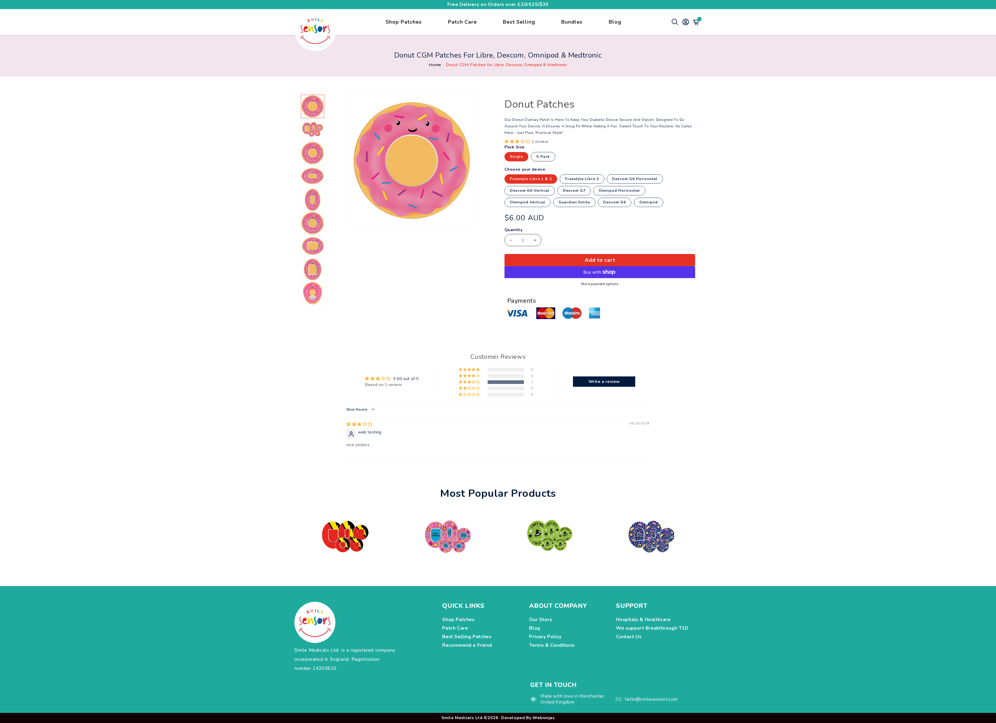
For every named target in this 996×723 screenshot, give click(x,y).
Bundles (572, 21)
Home (435, 65)
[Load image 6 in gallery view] (312, 223)
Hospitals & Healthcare (644, 619)
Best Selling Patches (466, 637)
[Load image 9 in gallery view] (312, 293)
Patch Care (462, 21)
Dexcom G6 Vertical (529, 190)
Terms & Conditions (552, 645)
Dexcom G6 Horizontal (635, 178)
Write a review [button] (604, 381)
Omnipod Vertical (527, 202)
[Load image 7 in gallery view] (312, 246)
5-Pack (543, 156)
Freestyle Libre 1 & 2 (531, 178)
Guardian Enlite (574, 202)
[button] (517, 141)
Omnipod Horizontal (619, 190)
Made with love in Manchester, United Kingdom (573, 699)
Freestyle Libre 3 (582, 178)
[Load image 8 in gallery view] (312, 269)
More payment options (599, 284)
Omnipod (648, 202)
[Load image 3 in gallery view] (312, 153)
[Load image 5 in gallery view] (312, 199)
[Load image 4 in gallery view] (312, 176)
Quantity (513, 230)
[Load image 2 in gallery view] (312, 129)
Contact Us (628, 637)
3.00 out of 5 (406, 379)
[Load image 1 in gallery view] (312, 106)
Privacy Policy (545, 637)
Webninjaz (543, 718)
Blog (614, 21)
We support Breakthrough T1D (653, 628)
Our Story (540, 619)
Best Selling (519, 21)
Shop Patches (404, 21)
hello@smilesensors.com (651, 699)
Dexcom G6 (614, 202)
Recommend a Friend (467, 645)
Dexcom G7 (574, 190)
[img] (359, 424)
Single (516, 156)
